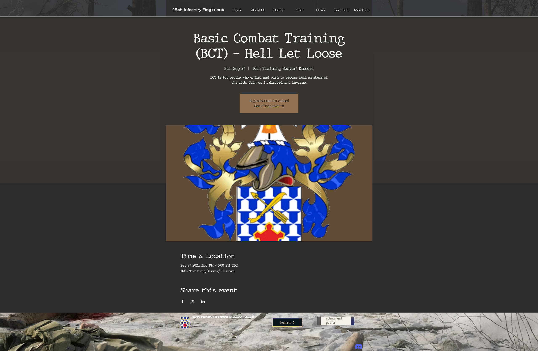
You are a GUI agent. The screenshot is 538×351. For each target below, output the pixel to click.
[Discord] (359, 346)
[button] (258, 10)
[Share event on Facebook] (183, 301)
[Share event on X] (193, 301)
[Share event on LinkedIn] (203, 301)
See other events (269, 106)
